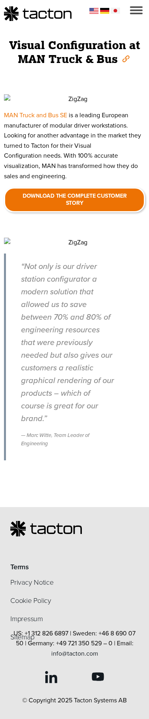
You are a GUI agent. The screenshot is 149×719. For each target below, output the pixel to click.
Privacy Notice (32, 582)
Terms (19, 567)
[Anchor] (125, 58)
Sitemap (22, 637)
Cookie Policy (30, 600)
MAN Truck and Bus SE (35, 115)
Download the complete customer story (75, 199)
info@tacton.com (74, 653)
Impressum (26, 619)
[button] (136, 10)
